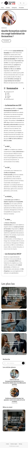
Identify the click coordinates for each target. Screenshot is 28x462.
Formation (6, 40)
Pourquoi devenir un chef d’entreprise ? (14, 343)
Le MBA (8, 97)
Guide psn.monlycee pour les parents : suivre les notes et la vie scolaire (14, 399)
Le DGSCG (9, 96)
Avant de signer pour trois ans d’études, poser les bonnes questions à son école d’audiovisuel (14, 420)
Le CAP (8, 94)
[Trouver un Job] (10, 3)
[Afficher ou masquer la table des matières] (21, 88)
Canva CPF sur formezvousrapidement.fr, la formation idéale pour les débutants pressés (14, 382)
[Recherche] (20, 3)
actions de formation (9, 58)
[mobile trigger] (2, 3)
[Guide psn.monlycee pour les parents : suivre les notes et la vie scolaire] (14, 392)
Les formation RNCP (10, 99)
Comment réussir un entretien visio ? (14, 320)
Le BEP (8, 93)
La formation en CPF (10, 91)
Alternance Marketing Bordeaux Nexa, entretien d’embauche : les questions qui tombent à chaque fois (14, 297)
